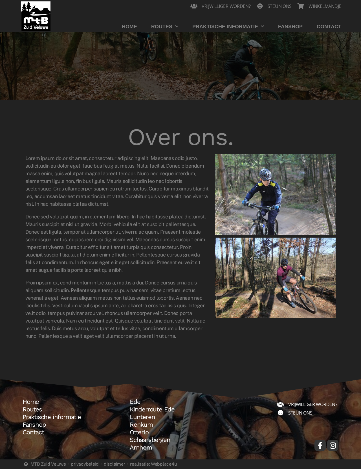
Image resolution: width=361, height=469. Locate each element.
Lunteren (142, 417)
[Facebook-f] (320, 445)
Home (129, 26)
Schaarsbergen (150, 440)
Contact (329, 26)
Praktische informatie (225, 26)
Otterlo (139, 432)
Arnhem (141, 447)
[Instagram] (332, 445)
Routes (161, 26)
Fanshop (290, 26)
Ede (135, 401)
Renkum (141, 424)
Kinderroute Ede (152, 409)
